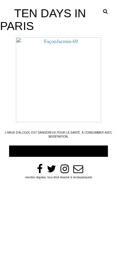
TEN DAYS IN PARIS (43, 20)
